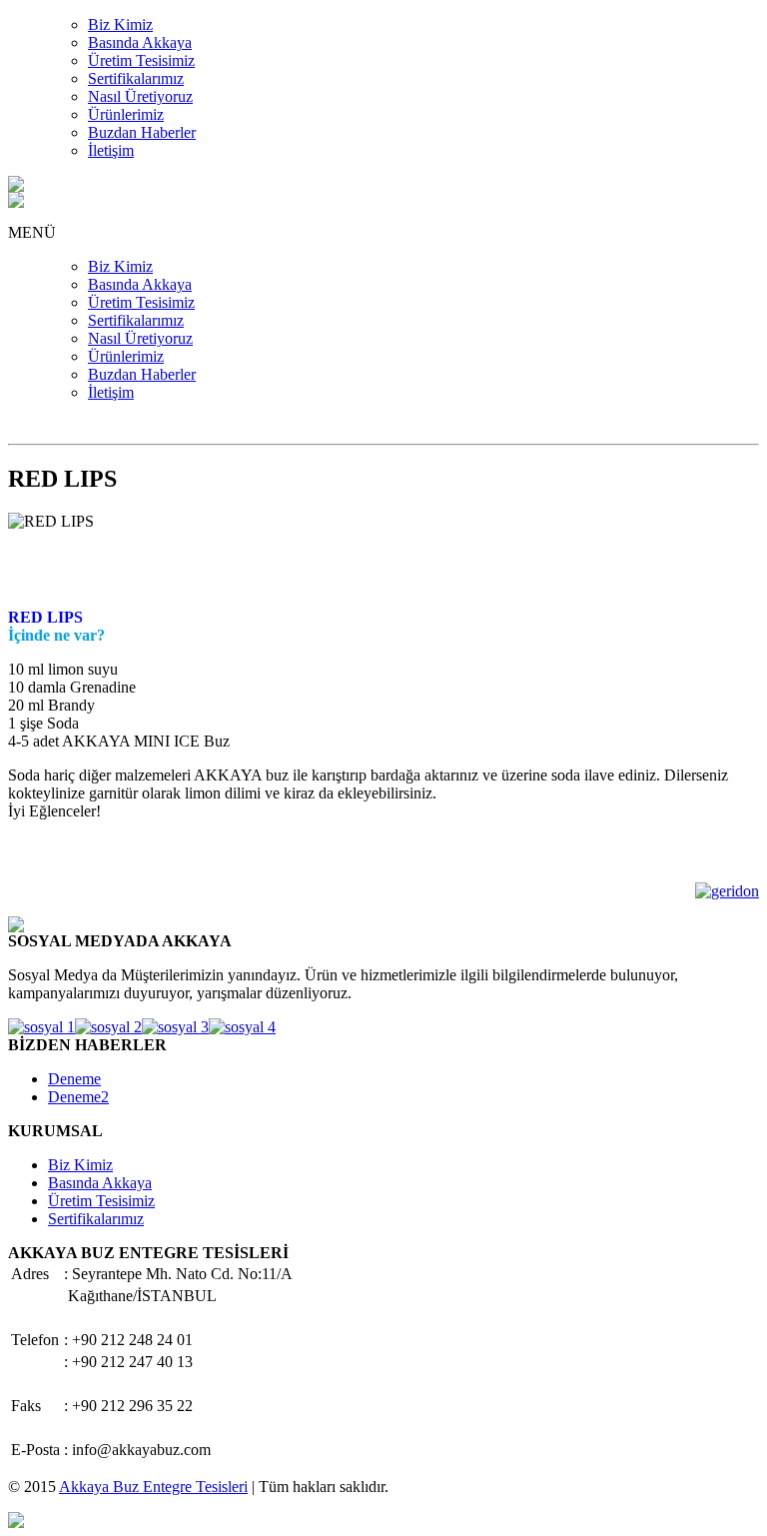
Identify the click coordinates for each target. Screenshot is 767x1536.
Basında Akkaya (140, 42)
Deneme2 (78, 1096)
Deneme (74, 1078)
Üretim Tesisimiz (141, 60)
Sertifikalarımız (136, 78)
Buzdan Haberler (142, 132)
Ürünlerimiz (126, 114)
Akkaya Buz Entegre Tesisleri (153, 1486)
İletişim (111, 150)
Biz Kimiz (120, 24)
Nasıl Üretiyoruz (140, 96)
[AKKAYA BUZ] (16, 186)
